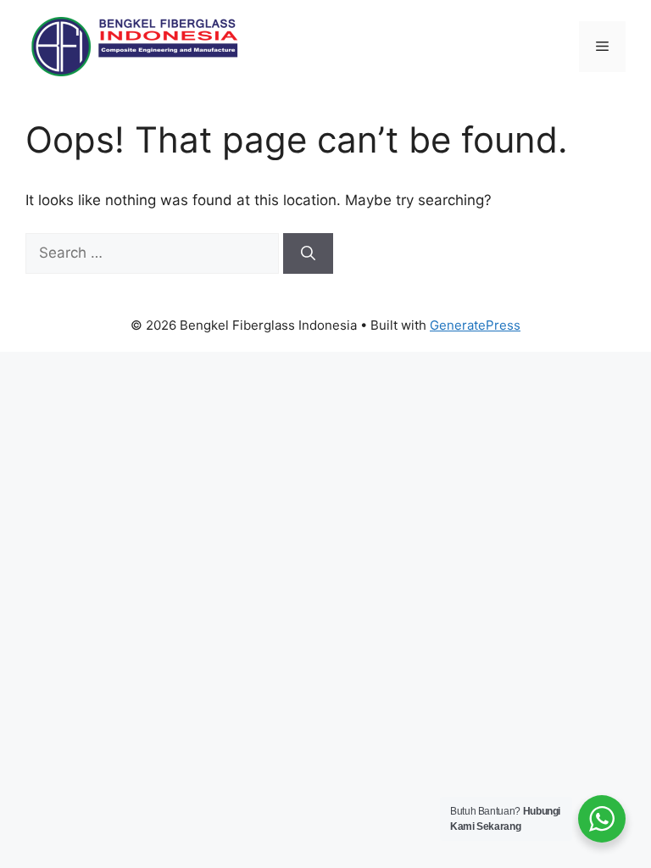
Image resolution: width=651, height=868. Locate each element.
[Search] (308, 253)
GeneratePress (475, 325)
